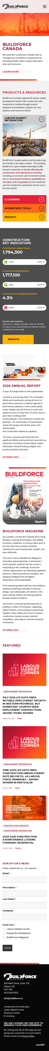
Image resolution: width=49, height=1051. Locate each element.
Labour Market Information (16, 119)
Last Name (9, 899)
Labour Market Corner (18, 929)
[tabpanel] (24, 159)
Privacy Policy (27, 1036)
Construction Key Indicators (16, 1007)
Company (8, 910)
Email (6, 873)
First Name (9, 887)
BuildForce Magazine (18, 937)
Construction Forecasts (16, 826)
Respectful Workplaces (19, 933)
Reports (18, 848)
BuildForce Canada (18, 6)
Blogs (19, 718)
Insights (10, 217)
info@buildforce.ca (13, 998)
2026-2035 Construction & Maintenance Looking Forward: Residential (20, 839)
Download (11, 457)
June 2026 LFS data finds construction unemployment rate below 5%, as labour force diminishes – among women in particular (24, 776)
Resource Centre (12, 1013)
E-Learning (12, 199)
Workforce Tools (18, 208)
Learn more (11, 71)
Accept (40, 1045)
